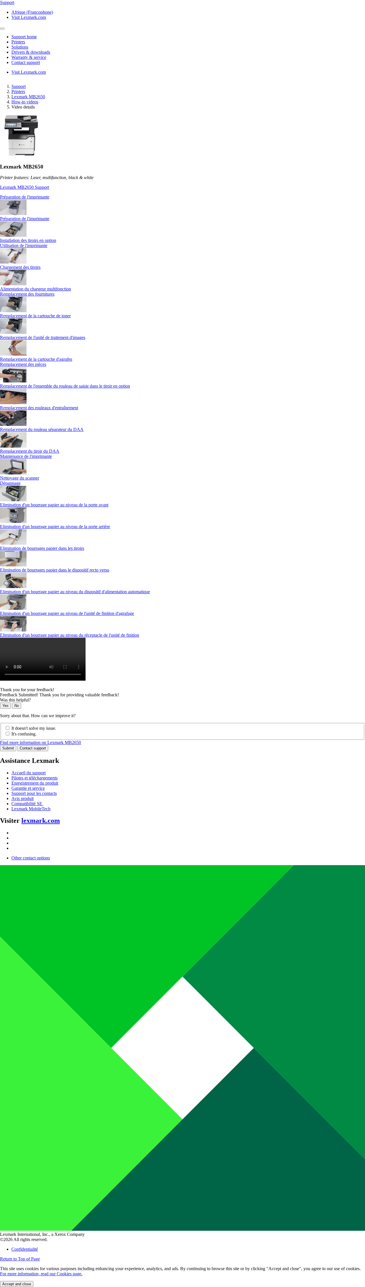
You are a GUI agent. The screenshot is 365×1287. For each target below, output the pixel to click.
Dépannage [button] (10, 483)
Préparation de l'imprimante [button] (24, 197)
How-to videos (24, 101)
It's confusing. (23, 733)
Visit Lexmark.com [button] (28, 17)
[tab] (182, 197)
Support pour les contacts (34, 793)
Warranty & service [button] (28, 57)
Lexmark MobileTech (30, 808)
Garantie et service (28, 788)
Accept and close (16, 1284)
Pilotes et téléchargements (34, 777)
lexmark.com (40, 820)
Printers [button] (18, 41)
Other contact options (30, 857)
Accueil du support (28, 772)
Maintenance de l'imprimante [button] (26, 456)
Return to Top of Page (20, 1258)
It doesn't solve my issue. (33, 728)
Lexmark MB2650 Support (24, 187)
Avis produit (22, 798)
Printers (18, 91)
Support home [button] (24, 36)
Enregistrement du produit (34, 783)
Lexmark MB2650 (28, 96)
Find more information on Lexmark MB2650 (40, 742)
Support (18, 86)
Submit (8, 748)
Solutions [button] (19, 47)
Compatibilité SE (27, 803)
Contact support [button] (25, 62)
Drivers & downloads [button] (30, 52)
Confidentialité (24, 1249)
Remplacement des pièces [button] (23, 364)
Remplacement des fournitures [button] (27, 294)
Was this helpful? (15, 699)
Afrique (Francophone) (32, 12)
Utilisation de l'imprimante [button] (23, 245)
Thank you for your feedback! (27, 689)
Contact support (33, 748)
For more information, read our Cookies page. (41, 1273)
